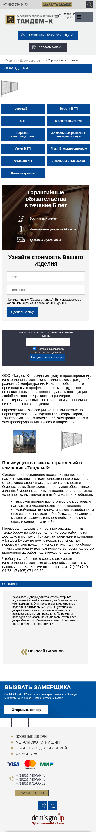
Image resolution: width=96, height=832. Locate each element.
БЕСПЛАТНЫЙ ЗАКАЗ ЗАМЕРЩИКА (50, 35)
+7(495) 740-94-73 (30, 775)
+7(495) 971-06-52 (30, 783)
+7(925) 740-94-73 (30, 779)
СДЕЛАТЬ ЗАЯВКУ (50, 47)
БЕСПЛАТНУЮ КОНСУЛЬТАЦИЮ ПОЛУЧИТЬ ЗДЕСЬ (46, 334)
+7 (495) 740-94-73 (15, 4)
